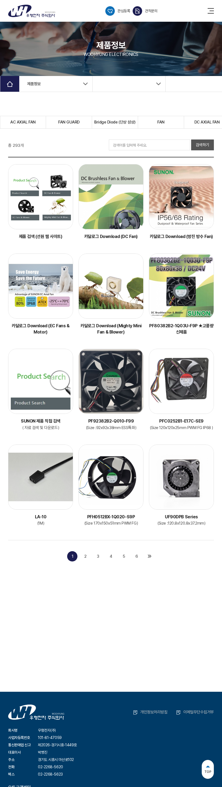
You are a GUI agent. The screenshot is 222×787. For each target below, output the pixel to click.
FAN (161, 122)
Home (9, 84)
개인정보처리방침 (153, 712)
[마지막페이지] (150, 556)
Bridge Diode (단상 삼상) (115, 122)
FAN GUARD (69, 122)
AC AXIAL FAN (23, 122)
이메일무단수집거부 (198, 712)
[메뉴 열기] (211, 11)
